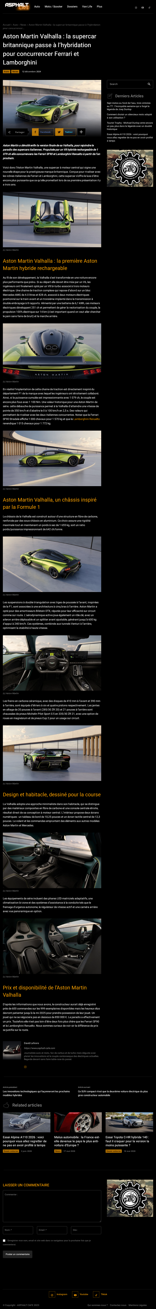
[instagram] (25, 1064)
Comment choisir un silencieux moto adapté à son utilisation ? (129, 116)
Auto (15, 24)
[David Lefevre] (12, 1054)
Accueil (6, 24)
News (23, 24)
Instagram (62, 1294)
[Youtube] (143, 7)
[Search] (149, 84)
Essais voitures (11, 1151)
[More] (81, 132)
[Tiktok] (149, 7)
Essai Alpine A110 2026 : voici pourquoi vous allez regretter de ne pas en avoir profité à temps (130, 138)
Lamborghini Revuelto (86, 419)
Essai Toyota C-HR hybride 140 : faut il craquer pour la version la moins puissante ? (127, 1141)
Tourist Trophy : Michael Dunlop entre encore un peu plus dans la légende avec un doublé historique (130, 126)
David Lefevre (31, 1043)
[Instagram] (136, 7)
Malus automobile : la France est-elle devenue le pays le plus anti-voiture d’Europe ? (77, 1141)
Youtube (84, 1294)
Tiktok (104, 1294)
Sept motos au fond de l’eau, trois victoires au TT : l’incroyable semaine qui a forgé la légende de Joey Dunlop (128, 106)
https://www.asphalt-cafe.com (39, 1048)
